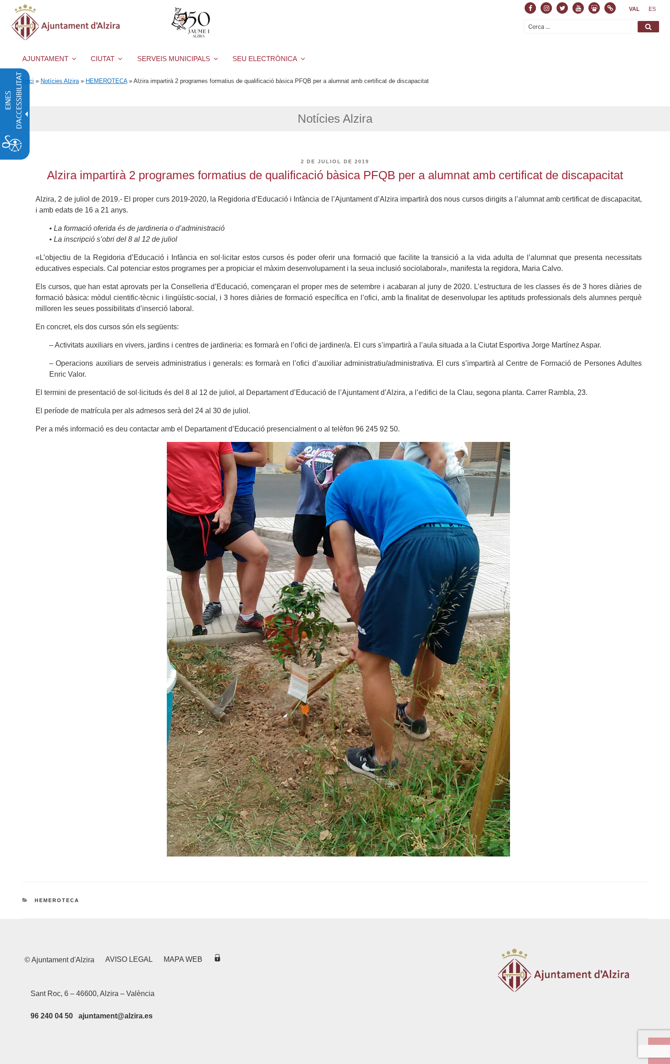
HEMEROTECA (106, 81)
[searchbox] (592, 27)
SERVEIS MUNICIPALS (173, 58)
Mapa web (183, 959)
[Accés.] (217, 959)
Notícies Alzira (60, 81)
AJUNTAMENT (45, 58)
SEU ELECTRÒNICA (264, 58)
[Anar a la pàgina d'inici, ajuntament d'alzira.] (112, 22)
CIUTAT (102, 58)
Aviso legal (129, 959)
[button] (648, 26)
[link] (634, 9)
